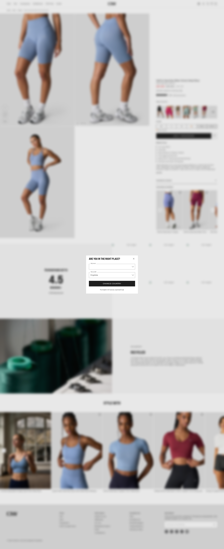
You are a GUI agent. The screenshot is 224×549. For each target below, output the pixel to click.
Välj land (93, 263)
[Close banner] (204, 526)
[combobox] (112, 266)
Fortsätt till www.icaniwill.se (112, 290)
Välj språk (93, 272)
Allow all (182, 528)
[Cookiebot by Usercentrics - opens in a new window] (31, 544)
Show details (137, 544)
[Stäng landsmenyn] (133, 258)
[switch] (83, 544)
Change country (112, 284)
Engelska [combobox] (94, 275)
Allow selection (183, 535)
